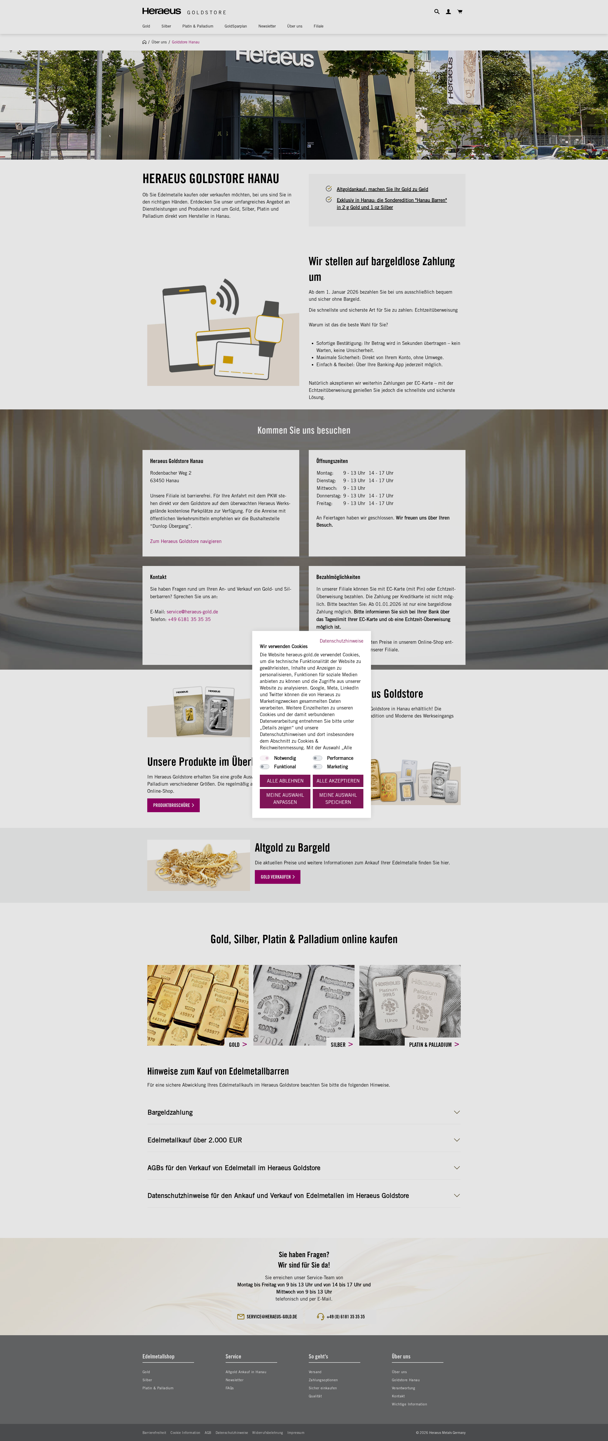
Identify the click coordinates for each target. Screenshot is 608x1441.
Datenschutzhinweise (341, 641)
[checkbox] (264, 758)
